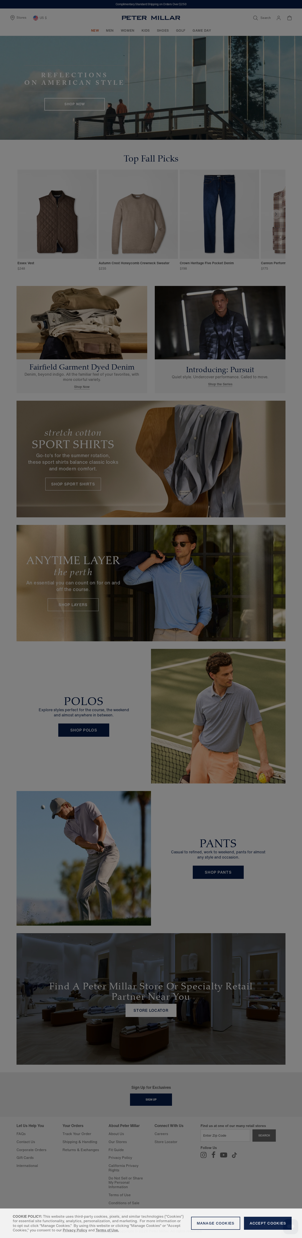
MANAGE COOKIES (216, 1223)
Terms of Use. (107, 1230)
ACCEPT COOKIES (268, 1223)
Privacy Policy (75, 1230)
